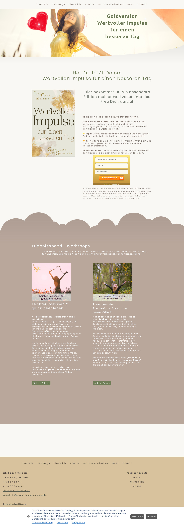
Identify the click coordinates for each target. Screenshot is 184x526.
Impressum (62, 522)
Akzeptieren (137, 516)
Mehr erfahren (102, 383)
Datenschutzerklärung (42, 522)
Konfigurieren (78, 522)
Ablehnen (151, 516)
